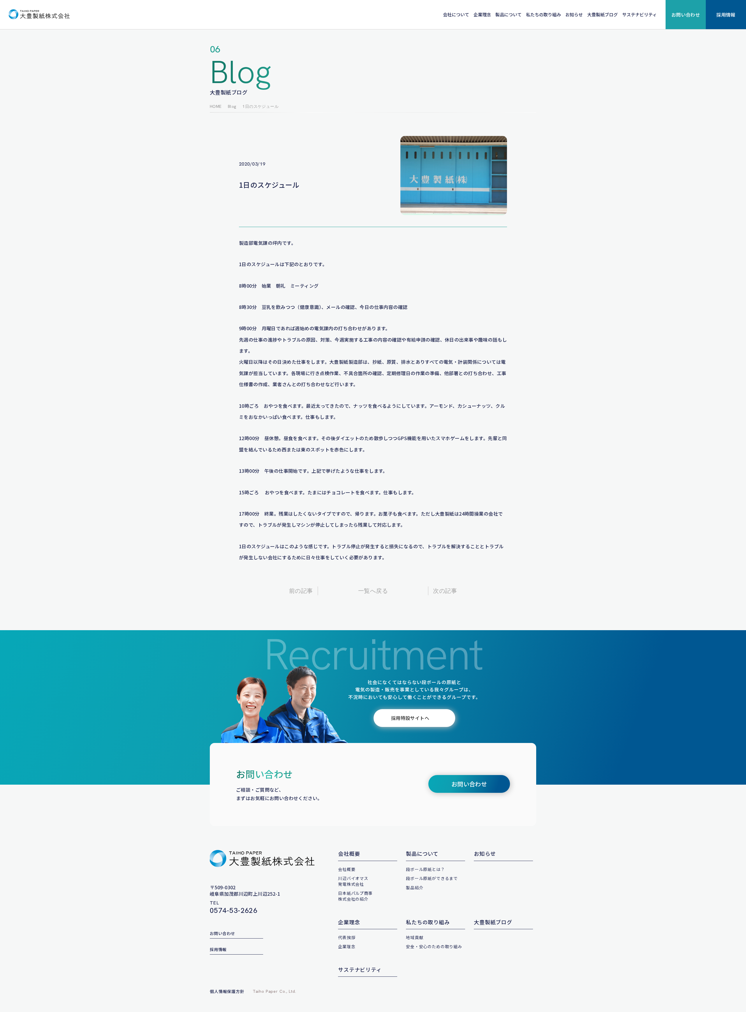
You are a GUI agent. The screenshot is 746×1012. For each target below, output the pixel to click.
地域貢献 (414, 937)
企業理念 (482, 14)
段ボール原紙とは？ (425, 869)
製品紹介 (414, 887)
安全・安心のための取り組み (434, 946)
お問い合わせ (685, 14)
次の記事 (445, 591)
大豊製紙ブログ (602, 14)
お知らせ (574, 14)
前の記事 (301, 591)
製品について (508, 14)
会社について (456, 14)
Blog (232, 106)
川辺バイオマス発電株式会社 (353, 881)
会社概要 (349, 853)
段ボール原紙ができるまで (432, 878)
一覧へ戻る (373, 591)
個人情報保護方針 (227, 991)
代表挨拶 (346, 937)
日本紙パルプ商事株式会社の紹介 (355, 896)
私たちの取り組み (543, 14)
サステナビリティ (639, 14)
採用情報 (726, 14)
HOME (216, 106)
